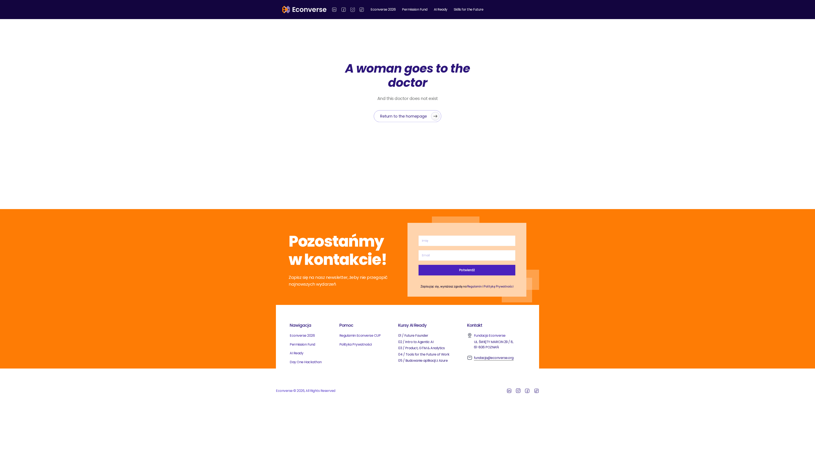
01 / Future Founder (413, 335)
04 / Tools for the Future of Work (424, 354)
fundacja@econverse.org (494, 357)
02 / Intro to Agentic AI (415, 341)
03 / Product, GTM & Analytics (421, 348)
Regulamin (474, 286)
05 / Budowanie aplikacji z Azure (423, 360)
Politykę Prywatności (498, 286)
